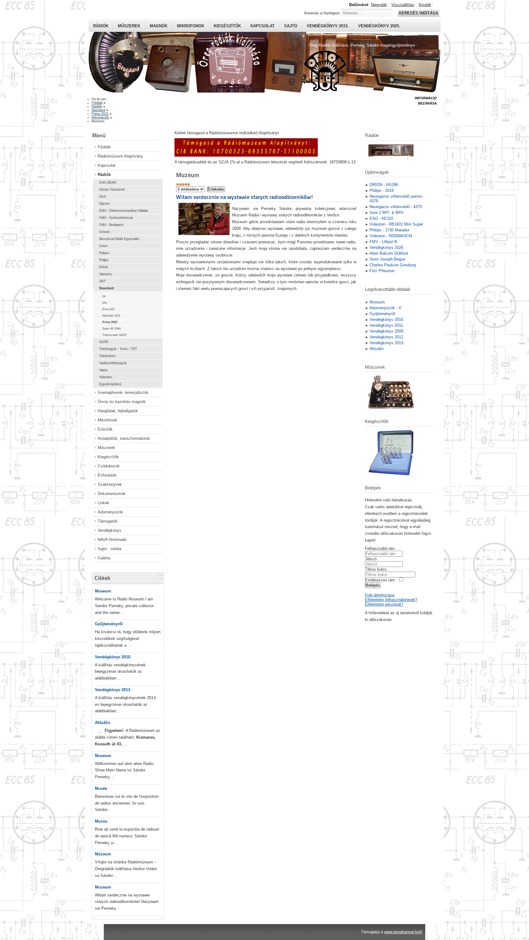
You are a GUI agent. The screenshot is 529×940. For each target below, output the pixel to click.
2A (104, 296)
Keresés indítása (418, 13)
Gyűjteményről (109, 624)
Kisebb (425, 4)
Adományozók (110, 512)
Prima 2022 (109, 322)
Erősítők (105, 429)
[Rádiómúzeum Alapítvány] (246, 155)
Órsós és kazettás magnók (122, 401)
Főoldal (104, 147)
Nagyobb (379, 4)
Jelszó (371, 559)
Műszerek (129, 26)
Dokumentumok (112, 493)
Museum (103, 591)
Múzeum (103, 854)
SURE (103, 342)
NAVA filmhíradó (112, 539)
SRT (102, 281)
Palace (104, 253)
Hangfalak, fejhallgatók (118, 411)
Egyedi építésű (110, 384)
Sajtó (290, 26)
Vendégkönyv (110, 530)
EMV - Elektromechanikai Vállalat (123, 210)
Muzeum (103, 887)
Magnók (158, 26)
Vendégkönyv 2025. (379, 26)
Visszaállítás (402, 4)
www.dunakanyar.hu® (403, 932)
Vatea (103, 370)
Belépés (373, 585)
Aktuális (102, 722)
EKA (102, 196)
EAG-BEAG (108, 182)
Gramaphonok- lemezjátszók (123, 392)
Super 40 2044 (111, 328)
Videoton (105, 377)
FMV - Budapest (111, 224)
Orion (103, 246)
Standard (106, 288)
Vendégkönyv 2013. (113, 689)
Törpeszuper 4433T (114, 335)
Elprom (104, 203)
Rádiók (100, 26)
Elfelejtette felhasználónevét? (391, 599)
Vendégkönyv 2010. (113, 657)
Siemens (105, 274)
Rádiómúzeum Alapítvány (120, 156)
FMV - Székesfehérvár (116, 217)
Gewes (104, 232)
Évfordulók (107, 475)
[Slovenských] (100, 730)
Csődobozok (109, 466)
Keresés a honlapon (322, 13)
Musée (101, 788)
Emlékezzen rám (380, 580)
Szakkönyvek (110, 484)
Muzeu (101, 821)
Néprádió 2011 (111, 315)
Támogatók (108, 521)
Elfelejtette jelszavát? (384, 604)
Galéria (104, 558)
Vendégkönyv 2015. (328, 26)
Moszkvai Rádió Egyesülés (119, 239)
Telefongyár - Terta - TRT (118, 349)
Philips (104, 260)
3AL (104, 302)
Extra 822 (108, 309)
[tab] (161, 575)
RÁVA (103, 267)
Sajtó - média (109, 548)
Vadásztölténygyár (113, 363)
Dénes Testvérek (112, 189)
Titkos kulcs (376, 569)
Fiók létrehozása (379, 595)
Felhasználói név (380, 548)
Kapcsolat (262, 26)
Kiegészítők (227, 26)
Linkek (103, 502)
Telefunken (107, 356)
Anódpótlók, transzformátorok (124, 438)
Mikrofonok (190, 26)
